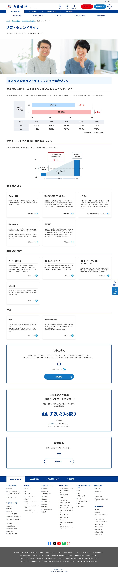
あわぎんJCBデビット (66, 505)
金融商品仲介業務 (12, 534)
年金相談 (44, 504)
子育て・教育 (81, 496)
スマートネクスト (30, 510)
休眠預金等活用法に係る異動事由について (86, 555)
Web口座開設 (63, 500)
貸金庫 (44, 512)
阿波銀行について (51, 11)
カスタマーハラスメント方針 (55, 558)
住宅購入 (79, 498)
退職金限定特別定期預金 (14, 516)
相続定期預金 (11, 531)
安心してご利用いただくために (66, 552)
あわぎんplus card (65, 502)
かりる (59, 16)
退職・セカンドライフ (83, 501)
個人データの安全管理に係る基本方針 (62, 555)
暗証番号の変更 (99, 524)
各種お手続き (99, 506)
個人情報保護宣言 (98, 552)
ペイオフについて (50, 552)
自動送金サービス (65, 517)
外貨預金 (9, 523)
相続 (78, 503)
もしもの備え (81, 506)
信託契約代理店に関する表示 (89, 561)
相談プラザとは (57, 369)
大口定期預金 (11, 526)
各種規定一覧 (98, 496)
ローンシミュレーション (31, 513)
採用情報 (68, 12)
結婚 (78, 493)
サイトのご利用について (84, 552)
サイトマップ (19, 552)
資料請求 (97, 512)
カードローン (28, 494)
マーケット (98, 494)
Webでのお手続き (100, 519)
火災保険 (44, 496)
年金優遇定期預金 (12, 528)
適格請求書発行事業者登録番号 (52, 561)
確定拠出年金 (46, 491)
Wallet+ (62, 497)
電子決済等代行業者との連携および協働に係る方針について (82, 558)
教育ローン (28, 499)
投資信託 (9, 511)
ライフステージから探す (29, 21)
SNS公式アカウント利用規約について (31, 561)
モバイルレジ (63, 520)
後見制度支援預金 (47, 509)
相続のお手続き (46, 494)
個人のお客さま (15, 12)
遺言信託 (44, 499)
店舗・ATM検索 (99, 527)
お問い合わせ (98, 534)
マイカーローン (29, 491)
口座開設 (9, 489)
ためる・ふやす (38, 16)
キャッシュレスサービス (66, 508)
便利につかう (101, 16)
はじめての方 (17, 16)
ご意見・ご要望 (99, 532)
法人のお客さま (33, 11)
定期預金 (9, 509)
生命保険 (44, 489)
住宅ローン (28, 489)
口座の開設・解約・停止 (101, 521)
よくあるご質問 (99, 529)
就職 (78, 491)
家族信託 (44, 507)
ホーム (8, 21)
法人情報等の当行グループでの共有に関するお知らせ (34, 555)
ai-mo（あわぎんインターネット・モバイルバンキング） (14, 493)
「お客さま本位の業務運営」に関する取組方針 (32, 558)
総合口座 (9, 506)
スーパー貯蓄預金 (12, 514)
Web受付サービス (65, 515)
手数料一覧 (98, 491)
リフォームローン (30, 496)
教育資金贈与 (46, 501)
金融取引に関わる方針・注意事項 (34, 552)
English (109, 1)
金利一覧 (97, 489)
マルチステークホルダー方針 (71, 561)
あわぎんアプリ (11, 497)
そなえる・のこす (80, 16)
